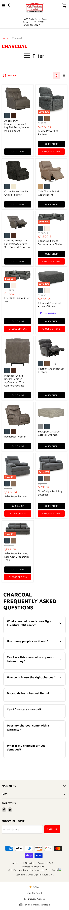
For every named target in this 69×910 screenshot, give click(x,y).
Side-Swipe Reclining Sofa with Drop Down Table (16, 556)
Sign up (52, 829)
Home (5, 38)
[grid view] (56, 75)
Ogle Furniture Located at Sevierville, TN (28, 870)
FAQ (51, 863)
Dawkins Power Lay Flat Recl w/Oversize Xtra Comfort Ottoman (17, 243)
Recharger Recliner (15, 436)
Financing (29, 863)
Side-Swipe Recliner (15, 496)
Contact (41, 863)
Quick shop (18, 151)
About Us (16, 863)
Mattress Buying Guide (33, 866)
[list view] (63, 75)
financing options (31, 717)
